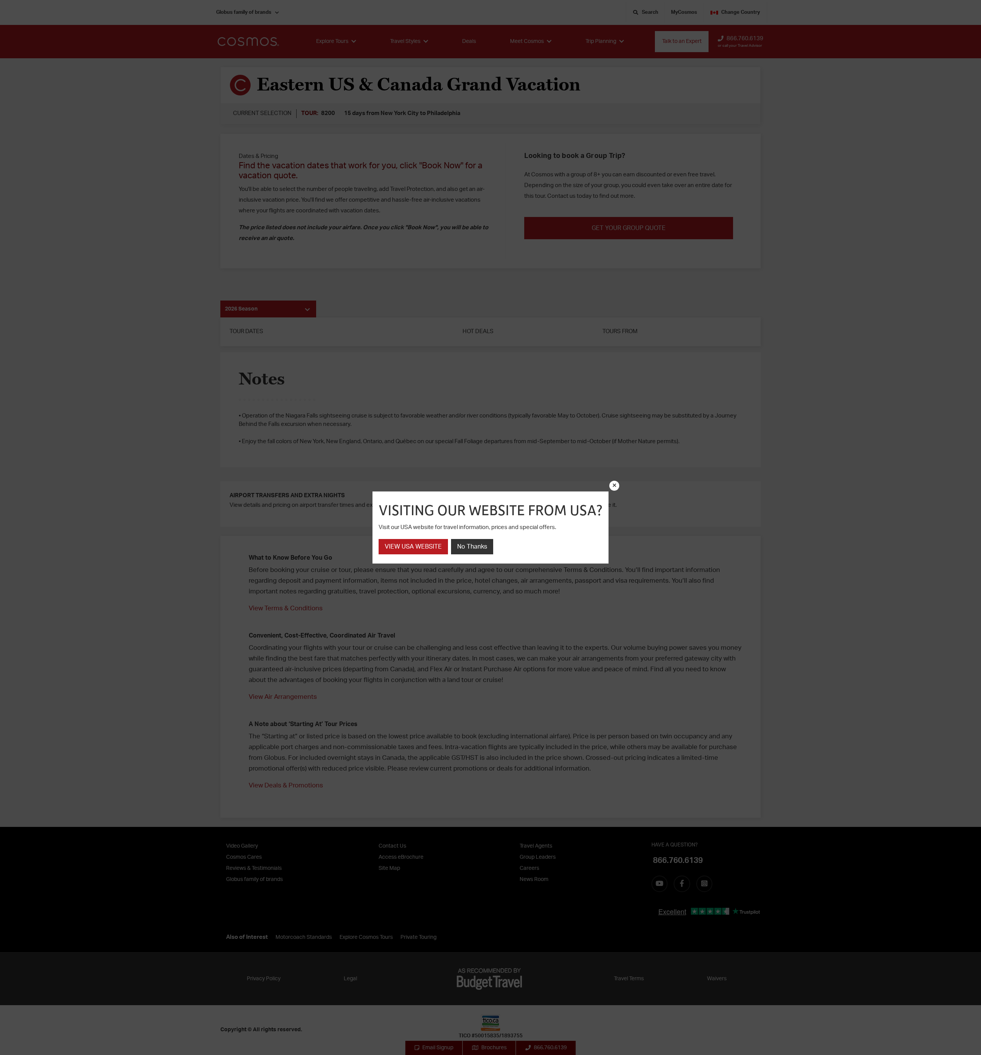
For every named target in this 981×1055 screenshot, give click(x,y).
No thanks (472, 547)
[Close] (614, 486)
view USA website (413, 547)
